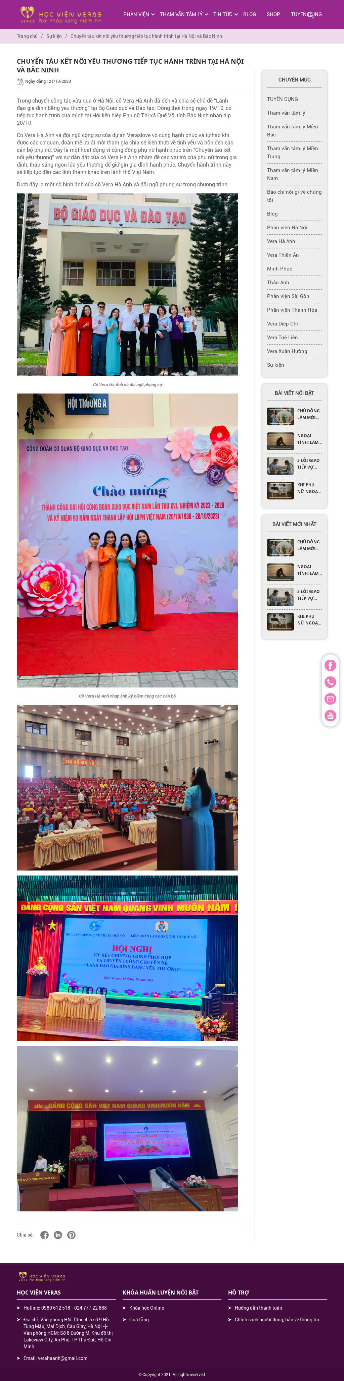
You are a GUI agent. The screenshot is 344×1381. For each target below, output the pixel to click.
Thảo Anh (278, 283)
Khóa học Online (146, 1308)
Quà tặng (139, 1319)
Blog (249, 14)
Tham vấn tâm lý (181, 14)
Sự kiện (54, 36)
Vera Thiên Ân (283, 255)
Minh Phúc (279, 269)
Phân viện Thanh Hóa (292, 310)
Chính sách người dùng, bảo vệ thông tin (277, 1319)
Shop (273, 14)
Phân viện (136, 14)
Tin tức (222, 14)
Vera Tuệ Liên (282, 338)
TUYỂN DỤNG (282, 99)
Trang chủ (27, 36)
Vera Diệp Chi (282, 324)
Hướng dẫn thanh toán (258, 1308)
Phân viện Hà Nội (287, 228)
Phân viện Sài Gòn (288, 296)
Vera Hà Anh (281, 241)
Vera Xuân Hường (287, 351)
